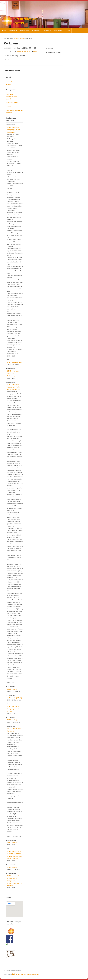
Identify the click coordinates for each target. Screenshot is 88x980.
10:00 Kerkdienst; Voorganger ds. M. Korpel (13, 708)
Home (4, 30)
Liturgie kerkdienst (12, 103)
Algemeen (35, 30)
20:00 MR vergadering (14, 362)
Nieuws (8, 84)
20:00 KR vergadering (14, 698)
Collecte (8, 106)
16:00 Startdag (12, 842)
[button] (53, 52)
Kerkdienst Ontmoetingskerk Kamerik (11, 96)
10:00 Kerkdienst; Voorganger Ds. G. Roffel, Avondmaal (13, 387)
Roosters (12, 30)
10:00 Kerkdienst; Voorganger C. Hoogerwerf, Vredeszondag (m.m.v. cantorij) (14, 881)
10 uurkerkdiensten (23, 51)
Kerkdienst (7, 60)
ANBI (68, 30)
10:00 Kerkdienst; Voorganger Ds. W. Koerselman (13, 129)
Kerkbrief (9, 82)
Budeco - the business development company (26, 974)
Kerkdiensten (24, 30)
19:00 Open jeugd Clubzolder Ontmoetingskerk (13, 373)
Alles (35, 51)
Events (21, 38)
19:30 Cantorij (12, 689)
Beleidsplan (58, 30)
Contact (46, 30)
